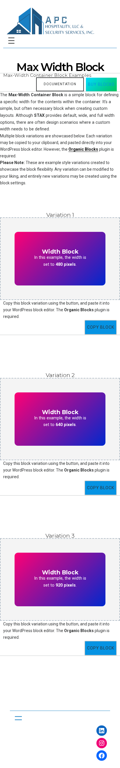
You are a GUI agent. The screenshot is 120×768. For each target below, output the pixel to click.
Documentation (60, 84)
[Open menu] (11, 40)
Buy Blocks (101, 84)
